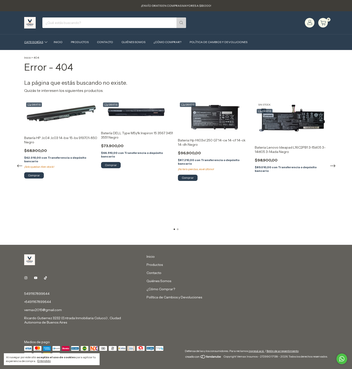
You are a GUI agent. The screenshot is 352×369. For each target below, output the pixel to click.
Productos (80, 42)
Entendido (44, 361)
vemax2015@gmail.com (43, 310)
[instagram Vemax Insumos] (26, 278)
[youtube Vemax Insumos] (35, 278)
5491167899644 (37, 293)
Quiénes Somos (133, 42)
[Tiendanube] (203, 357)
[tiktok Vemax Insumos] (45, 278)
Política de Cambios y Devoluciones (218, 42)
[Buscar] (181, 22)
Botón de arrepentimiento (283, 351)
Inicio (58, 42)
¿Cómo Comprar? (167, 42)
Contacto (105, 42)
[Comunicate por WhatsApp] (341, 358)
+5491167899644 (37, 302)
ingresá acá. (256, 351)
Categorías (33, 42)
